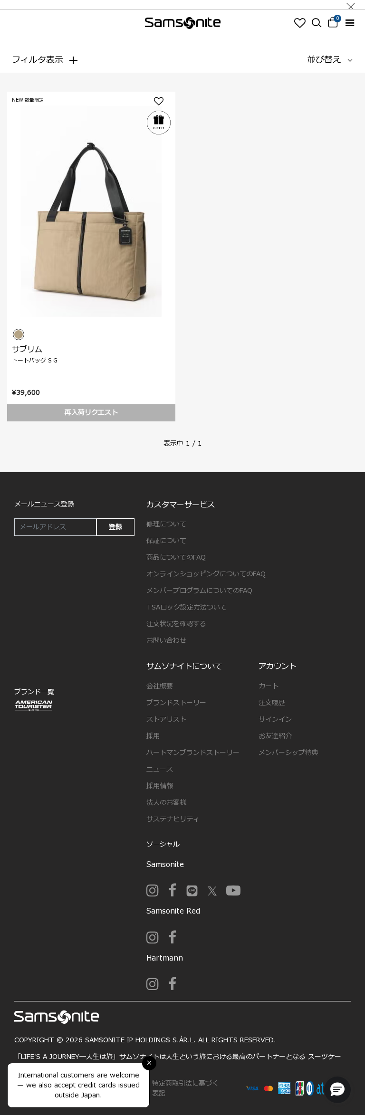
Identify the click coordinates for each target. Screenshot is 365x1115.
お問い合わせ (166, 641)
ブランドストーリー (176, 703)
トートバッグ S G (35, 360)
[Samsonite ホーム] (183, 23)
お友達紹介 (275, 736)
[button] (337, 1090)
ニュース (159, 769)
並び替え (324, 60)
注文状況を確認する (176, 624)
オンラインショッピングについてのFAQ (206, 574)
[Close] (351, 4)
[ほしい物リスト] (299, 23)
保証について (166, 541)
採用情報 (159, 786)
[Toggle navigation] (349, 23)
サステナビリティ (173, 819)
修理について (166, 524)
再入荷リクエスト (91, 413)
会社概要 (159, 686)
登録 (115, 527)
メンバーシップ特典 (288, 753)
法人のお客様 (166, 803)
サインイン (275, 719)
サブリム (27, 349)
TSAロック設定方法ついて (186, 607)
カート (269, 686)
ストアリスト (166, 719)
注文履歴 (272, 703)
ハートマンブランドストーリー (193, 753)
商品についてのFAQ (176, 557)
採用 (153, 736)
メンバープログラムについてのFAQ (199, 591)
